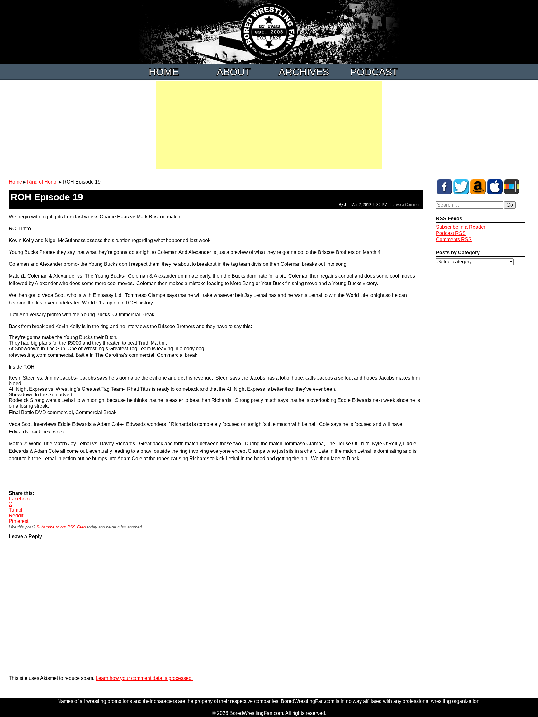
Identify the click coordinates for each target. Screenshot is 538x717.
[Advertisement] (269, 125)
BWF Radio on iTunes (495, 186)
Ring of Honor (42, 181)
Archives (304, 72)
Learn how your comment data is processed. (144, 678)
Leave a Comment (406, 205)
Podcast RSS (451, 233)
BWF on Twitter (461, 186)
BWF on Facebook (444, 186)
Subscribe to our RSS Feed (61, 527)
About (234, 72)
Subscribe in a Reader (460, 227)
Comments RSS (454, 239)
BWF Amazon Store (478, 186)
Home (164, 72)
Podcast (374, 72)
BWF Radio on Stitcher (511, 186)
